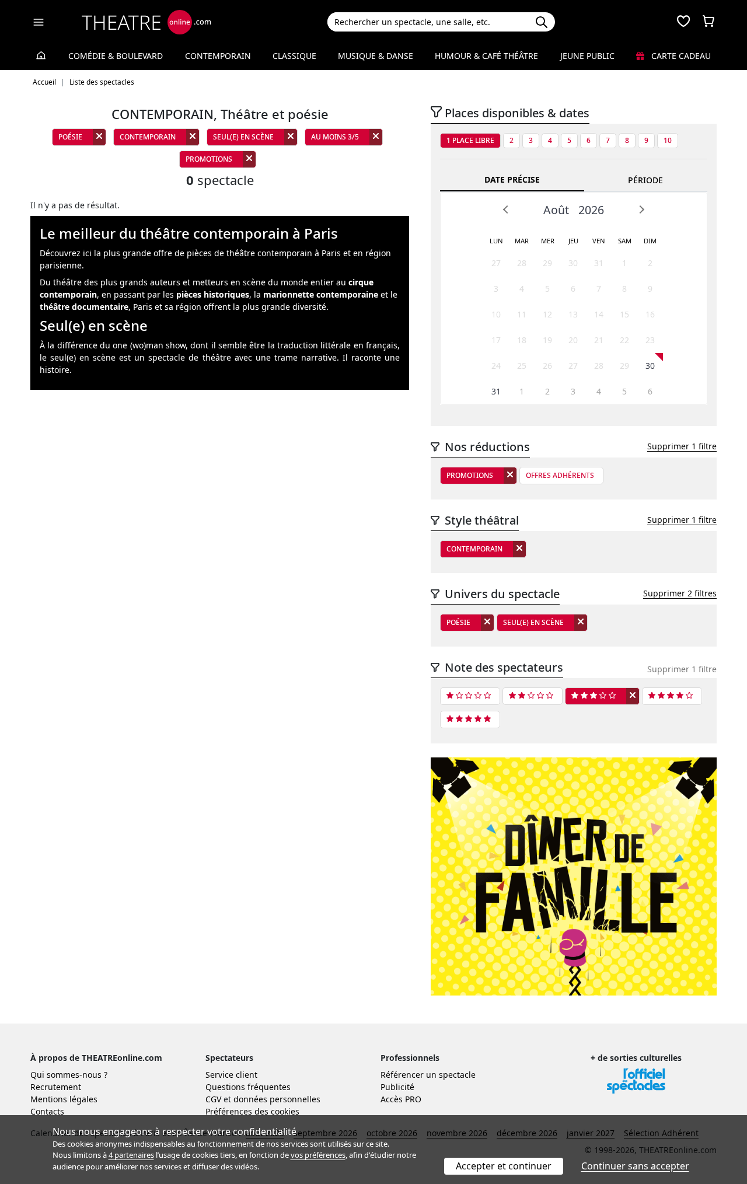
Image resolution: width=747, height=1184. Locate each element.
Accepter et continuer (503, 1165)
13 (573, 314)
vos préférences (318, 1155)
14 (598, 314)
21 (598, 339)
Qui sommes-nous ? (68, 1074)
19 (547, 339)
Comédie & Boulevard (115, 55)
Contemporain (218, 55)
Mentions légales (63, 1099)
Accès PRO (401, 1099)
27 (496, 262)
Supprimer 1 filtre (682, 446)
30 (573, 262)
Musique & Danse (375, 55)
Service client (231, 1074)
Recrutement (55, 1086)
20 (573, 339)
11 (521, 314)
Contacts (47, 1111)
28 (521, 262)
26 (547, 365)
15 (624, 314)
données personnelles (276, 1099)
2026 (591, 210)
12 (547, 314)
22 (624, 339)
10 (668, 140)
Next (641, 209)
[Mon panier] (708, 22)
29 (547, 262)
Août (556, 210)
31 (598, 262)
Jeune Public (587, 55)
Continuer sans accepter (635, 1165)
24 (496, 365)
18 (521, 339)
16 (650, 314)
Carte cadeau (680, 55)
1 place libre (470, 140)
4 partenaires (131, 1155)
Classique (294, 55)
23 (650, 339)
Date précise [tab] (512, 179)
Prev (506, 209)
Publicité (397, 1086)
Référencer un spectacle (428, 1074)
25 (521, 365)
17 (496, 339)
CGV (213, 1099)
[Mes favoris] (683, 22)
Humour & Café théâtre (486, 55)
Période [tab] (645, 180)
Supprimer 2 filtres (680, 593)
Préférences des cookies (252, 1111)
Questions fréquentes (248, 1086)
